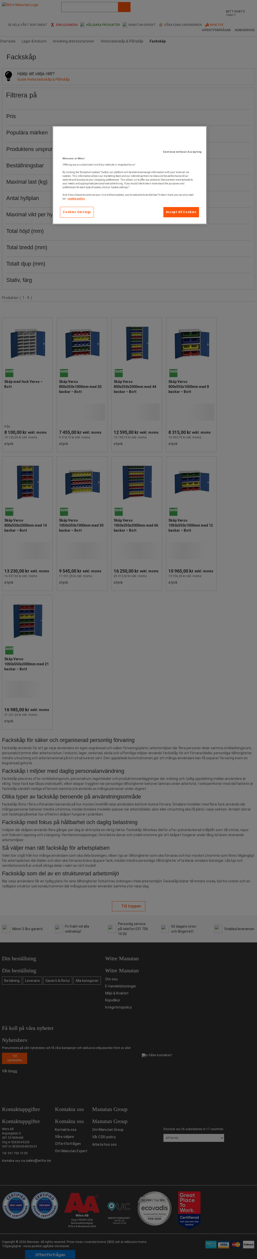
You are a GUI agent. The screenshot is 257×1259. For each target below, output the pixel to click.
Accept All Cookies (181, 212)
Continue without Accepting (182, 151)
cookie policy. (76, 198)
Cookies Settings (77, 212)
